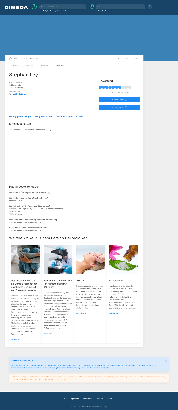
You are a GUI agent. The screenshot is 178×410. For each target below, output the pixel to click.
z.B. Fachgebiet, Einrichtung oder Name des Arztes (55, 11)
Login (136, 58)
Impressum (74, 399)
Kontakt (128, 58)
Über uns (99, 399)
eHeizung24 (84, 407)
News (16, 58)
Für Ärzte (118, 58)
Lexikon (24, 58)
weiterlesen (15, 339)
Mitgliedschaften (44, 116)
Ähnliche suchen (64, 116)
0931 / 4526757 (19, 94)
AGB (65, 399)
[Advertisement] (89, 35)
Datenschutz (87, 399)
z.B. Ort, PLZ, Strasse (103, 11)
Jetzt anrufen (117, 99)
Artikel (79, 116)
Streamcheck (95, 407)
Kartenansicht (118, 107)
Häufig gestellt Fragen (20, 116)
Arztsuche (33, 58)
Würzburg (44, 65)
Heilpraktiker (29, 65)
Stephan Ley (60, 65)
